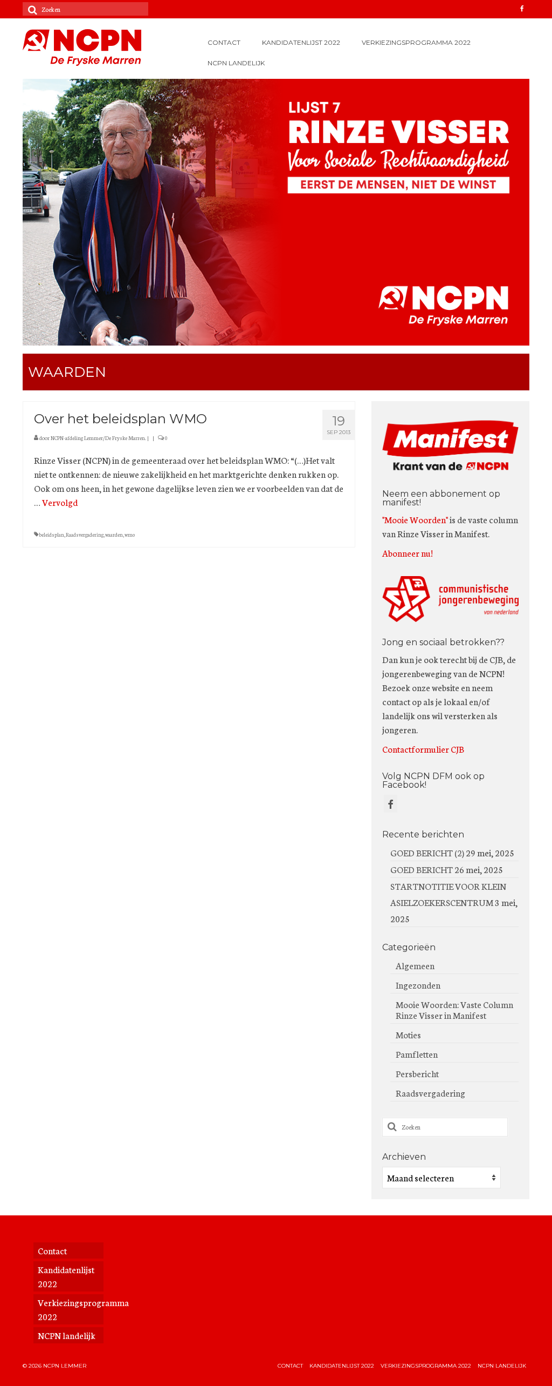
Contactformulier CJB (423, 748)
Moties (408, 1034)
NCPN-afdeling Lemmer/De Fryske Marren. (98, 438)
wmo (130, 534)
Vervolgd (60, 502)
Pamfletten (417, 1053)
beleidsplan (51, 534)
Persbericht (417, 1073)
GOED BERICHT (421, 869)
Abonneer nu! (407, 552)
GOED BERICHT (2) (427, 852)
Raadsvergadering (85, 534)
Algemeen (415, 965)
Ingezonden (418, 984)
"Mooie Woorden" (415, 519)
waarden (114, 534)
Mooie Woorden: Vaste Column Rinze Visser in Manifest (454, 1009)
